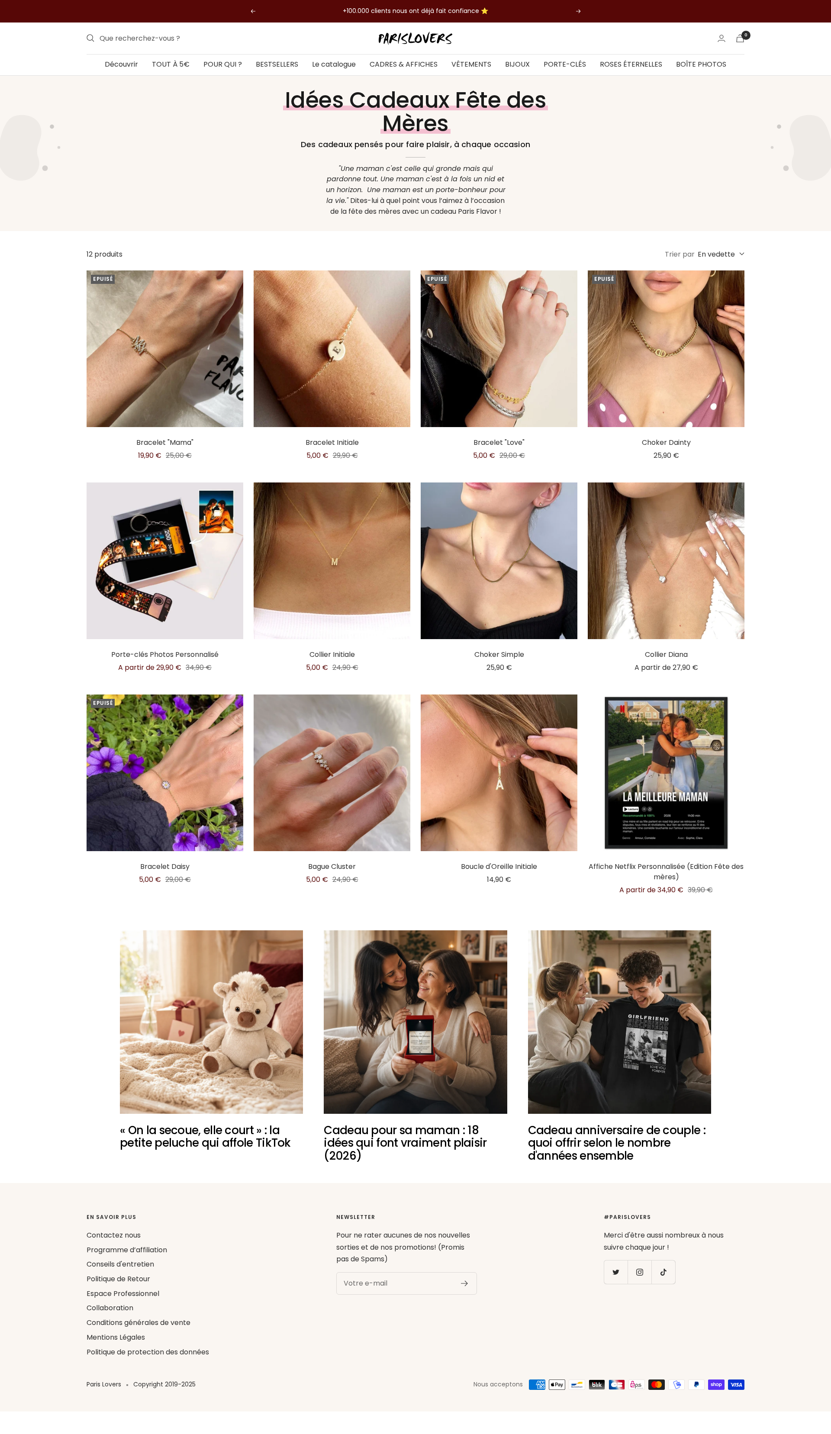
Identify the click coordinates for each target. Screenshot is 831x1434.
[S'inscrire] (464, 1283)
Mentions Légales (116, 1337)
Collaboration (110, 1308)
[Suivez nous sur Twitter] (616, 1272)
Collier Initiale (332, 654)
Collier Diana (666, 654)
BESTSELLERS (277, 64)
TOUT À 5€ (171, 64)
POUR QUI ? (222, 64)
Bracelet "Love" (499, 442)
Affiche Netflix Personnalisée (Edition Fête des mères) (666, 872)
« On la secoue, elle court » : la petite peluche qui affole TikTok (205, 1136)
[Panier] (740, 38)
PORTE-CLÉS (565, 64)
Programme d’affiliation (127, 1250)
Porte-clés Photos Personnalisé (165, 654)
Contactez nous (114, 1235)
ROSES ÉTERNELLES (631, 64)
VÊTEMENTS (471, 64)
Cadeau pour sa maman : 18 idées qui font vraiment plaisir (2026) (405, 1143)
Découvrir (121, 64)
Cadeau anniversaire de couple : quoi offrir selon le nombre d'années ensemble (616, 1143)
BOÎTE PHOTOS (701, 64)
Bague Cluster (332, 866)
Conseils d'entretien (120, 1264)
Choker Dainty (666, 442)
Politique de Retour (118, 1279)
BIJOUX (517, 64)
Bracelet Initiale (332, 442)
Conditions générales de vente (138, 1323)
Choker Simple (499, 654)
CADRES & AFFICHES (404, 64)
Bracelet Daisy (165, 866)
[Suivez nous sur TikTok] (663, 1272)
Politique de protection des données (148, 1352)
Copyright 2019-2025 (164, 1384)
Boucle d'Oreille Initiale (499, 866)
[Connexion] (721, 38)
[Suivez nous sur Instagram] (639, 1272)
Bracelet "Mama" (164, 442)
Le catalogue (334, 64)
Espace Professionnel (123, 1294)
